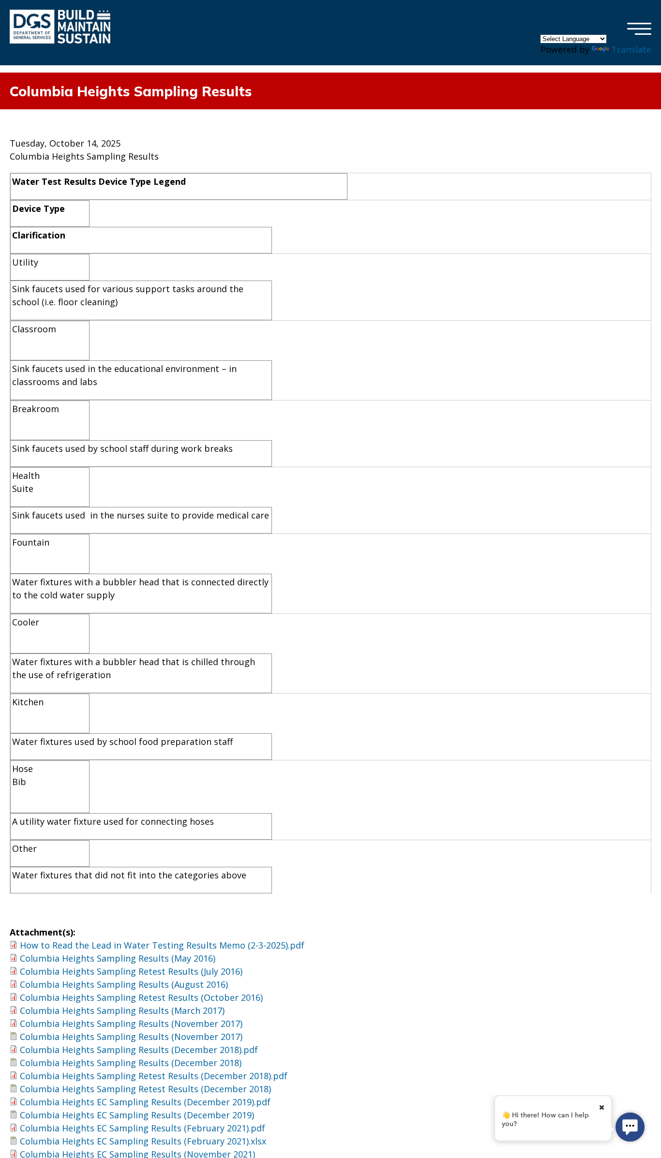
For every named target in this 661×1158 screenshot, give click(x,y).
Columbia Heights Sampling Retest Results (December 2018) (145, 1089)
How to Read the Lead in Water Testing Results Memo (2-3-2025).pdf (162, 945)
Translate (631, 49)
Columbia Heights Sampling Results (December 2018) (130, 1063)
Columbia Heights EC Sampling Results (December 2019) (137, 1115)
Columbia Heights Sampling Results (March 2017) (122, 1010)
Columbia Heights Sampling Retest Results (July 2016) (131, 971)
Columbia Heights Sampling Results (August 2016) (124, 984)
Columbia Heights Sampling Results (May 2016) (117, 958)
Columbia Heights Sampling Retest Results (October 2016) (141, 997)
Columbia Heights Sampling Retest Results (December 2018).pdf (153, 1076)
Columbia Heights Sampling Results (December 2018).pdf (139, 1049)
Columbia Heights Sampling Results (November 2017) (131, 1023)
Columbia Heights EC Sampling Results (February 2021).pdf (142, 1128)
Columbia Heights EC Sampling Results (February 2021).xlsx (143, 1141)
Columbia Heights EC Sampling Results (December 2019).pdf (145, 1102)
